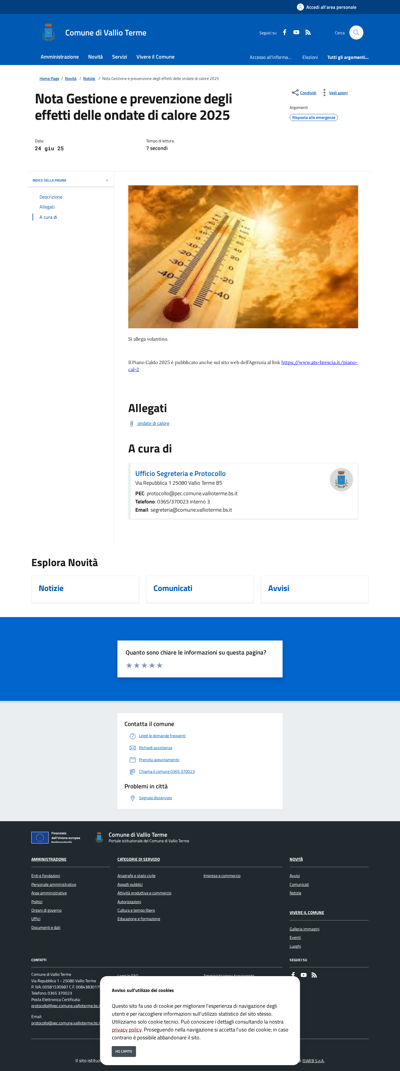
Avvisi (295, 875)
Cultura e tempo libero (136, 910)
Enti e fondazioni (45, 875)
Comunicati (299, 884)
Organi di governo (46, 910)
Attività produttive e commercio (144, 893)
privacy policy (126, 1030)
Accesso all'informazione (274, 57)
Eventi (295, 937)
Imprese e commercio (222, 875)
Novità (70, 79)
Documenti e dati (45, 927)
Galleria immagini (304, 929)
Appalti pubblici (130, 884)
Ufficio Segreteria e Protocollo (180, 473)
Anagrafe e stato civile (136, 875)
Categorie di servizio (138, 859)
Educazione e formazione (138, 918)
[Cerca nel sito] (356, 32)
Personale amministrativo (53, 884)
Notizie (89, 79)
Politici (36, 902)
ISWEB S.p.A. (313, 1061)
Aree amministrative (49, 893)
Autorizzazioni (129, 902)
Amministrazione (48, 859)
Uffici (35, 918)
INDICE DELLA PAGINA (49, 180)
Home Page (49, 79)
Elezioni (310, 57)
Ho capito (123, 1051)
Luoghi (295, 946)
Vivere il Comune (307, 912)
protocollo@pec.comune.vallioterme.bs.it (66, 1005)
